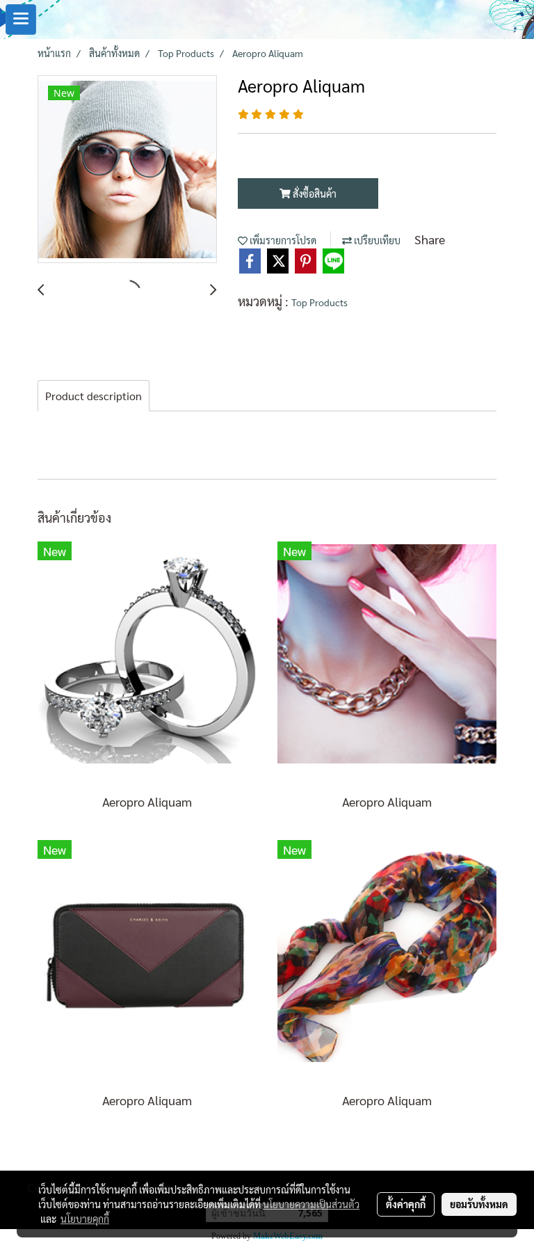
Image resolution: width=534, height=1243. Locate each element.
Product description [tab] (93, 395)
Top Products (319, 302)
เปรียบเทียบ (376, 240)
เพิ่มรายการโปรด (282, 240)
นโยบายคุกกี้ (84, 1218)
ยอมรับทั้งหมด (479, 1204)
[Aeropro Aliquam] (127, 170)
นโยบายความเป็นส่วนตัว (311, 1204)
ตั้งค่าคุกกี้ (406, 1204)
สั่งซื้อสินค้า (314, 193)
